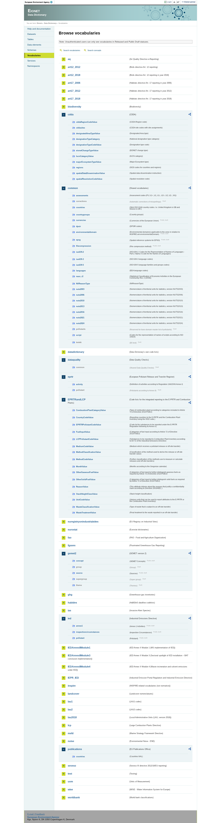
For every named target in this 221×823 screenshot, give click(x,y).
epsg (78, 240)
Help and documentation (39, 29)
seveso (72, 765)
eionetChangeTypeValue (87, 150)
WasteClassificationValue (87, 507)
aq (69, 59)
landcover (73, 693)
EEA (39, 2)
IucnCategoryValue (85, 156)
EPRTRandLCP (77, 399)
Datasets (31, 34)
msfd (71, 733)
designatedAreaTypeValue (88, 133)
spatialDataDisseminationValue (90, 173)
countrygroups (83, 215)
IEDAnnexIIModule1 (79, 647)
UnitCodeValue (83, 500)
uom (70, 781)
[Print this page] (174, 2)
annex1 (79, 626)
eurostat (72, 529)
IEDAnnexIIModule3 (79, 655)
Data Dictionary (50, 23)
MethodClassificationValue (88, 452)
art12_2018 (74, 75)
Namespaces (33, 66)
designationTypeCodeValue (88, 145)
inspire (72, 685)
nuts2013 (80, 306)
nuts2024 (80, 323)
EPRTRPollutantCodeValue (88, 425)
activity (79, 384)
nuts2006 (80, 295)
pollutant (80, 638)
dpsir (78, 226)
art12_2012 (74, 67)
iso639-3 (80, 259)
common (73, 188)
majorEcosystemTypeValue (88, 162)
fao (69, 537)
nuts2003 (80, 289)
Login (169, 2)
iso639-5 (80, 265)
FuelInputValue (83, 432)
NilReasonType (83, 283)
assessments (82, 195)
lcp (69, 725)
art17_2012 (74, 91)
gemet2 (72, 553)
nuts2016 (80, 312)
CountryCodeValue (84, 417)
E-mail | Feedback (36, 814)
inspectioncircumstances (87, 632)
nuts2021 (80, 317)
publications (75, 749)
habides (72, 602)
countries (80, 207)
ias (69, 610)
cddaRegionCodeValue (86, 122)
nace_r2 (79, 276)
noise (71, 741)
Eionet (39, 23)
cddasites (80, 128)
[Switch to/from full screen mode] (178, 2)
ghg (70, 594)
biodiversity (74, 106)
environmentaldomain (86, 232)
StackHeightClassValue (86, 494)
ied (69, 618)
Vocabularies (34, 55)
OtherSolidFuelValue (85, 479)
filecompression (83, 246)
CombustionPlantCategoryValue (91, 410)
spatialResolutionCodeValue (89, 179)
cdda (71, 114)
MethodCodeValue (84, 459)
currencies (81, 220)
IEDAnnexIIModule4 (79, 666)
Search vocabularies (71, 50)
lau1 (70, 701)
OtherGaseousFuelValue (87, 472)
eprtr (70, 377)
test (70, 773)
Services (31, 60)
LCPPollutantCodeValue (87, 439)
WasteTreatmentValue (86, 512)
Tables (30, 39)
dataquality (74, 360)
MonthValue (81, 466)
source (79, 573)
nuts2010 (80, 300)
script (78, 335)
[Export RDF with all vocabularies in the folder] (190, 115)
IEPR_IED (73, 677)
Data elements (34, 45)
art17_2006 (74, 83)
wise (70, 789)
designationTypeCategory (88, 139)
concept (79, 561)
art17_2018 (74, 98)
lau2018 (72, 717)
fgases (71, 545)
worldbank (74, 797)
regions (79, 167)
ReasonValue (82, 487)
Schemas (31, 50)
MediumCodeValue (85, 446)
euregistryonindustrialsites (83, 521)
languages (81, 271)
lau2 (70, 709)
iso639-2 (80, 252)
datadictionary (76, 352)
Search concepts (94, 50)
